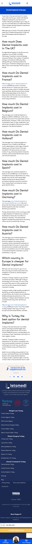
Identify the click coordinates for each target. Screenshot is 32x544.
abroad (12, 27)
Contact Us (5, 486)
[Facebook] (14, 376)
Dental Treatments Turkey (16, 462)
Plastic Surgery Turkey (16, 436)
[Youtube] (18, 376)
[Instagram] (10, 376)
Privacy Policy (6, 482)
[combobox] (3, 525)
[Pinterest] (22, 376)
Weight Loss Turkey (16, 411)
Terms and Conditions (19, 482)
